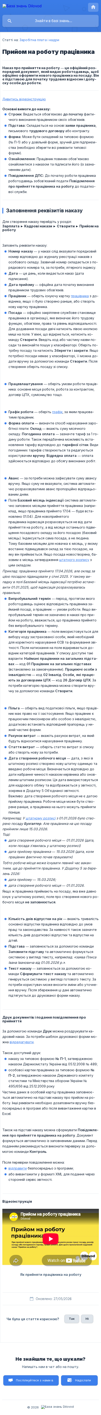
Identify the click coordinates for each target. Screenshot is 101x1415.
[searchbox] (50, 21)
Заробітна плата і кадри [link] (39, 40)
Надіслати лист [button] (83, 1382)
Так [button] (72, 1318)
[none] (22, 7)
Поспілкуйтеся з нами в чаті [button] (34, 1382)
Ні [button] (87, 1318)
